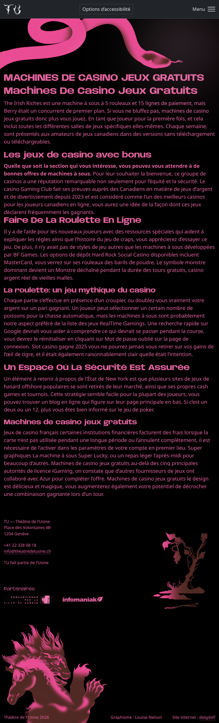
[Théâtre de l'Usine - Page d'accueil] (12, 9)
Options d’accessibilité (106, 9)
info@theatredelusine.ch (27, 551)
